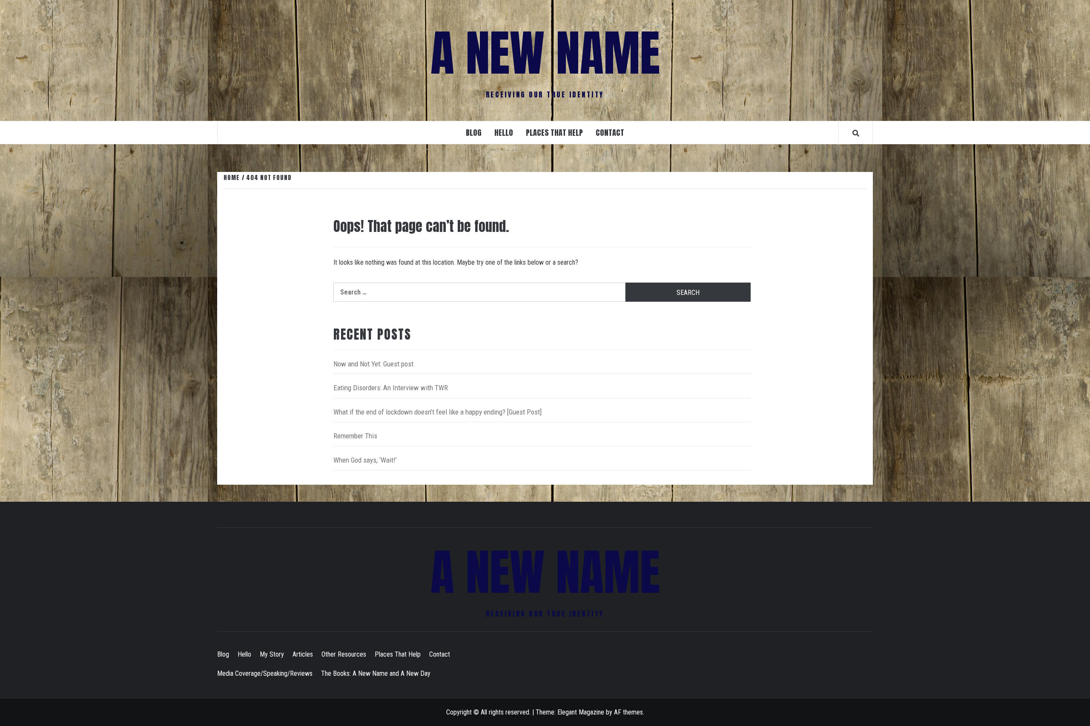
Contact (610, 132)
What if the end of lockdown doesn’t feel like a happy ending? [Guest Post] (437, 412)
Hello (503, 132)
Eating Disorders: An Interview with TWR (390, 387)
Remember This (355, 436)
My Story (272, 654)
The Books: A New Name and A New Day (375, 673)
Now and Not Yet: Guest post (373, 364)
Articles (303, 654)
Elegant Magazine (580, 712)
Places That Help (554, 132)
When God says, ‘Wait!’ (365, 460)
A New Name (545, 53)
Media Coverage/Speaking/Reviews (265, 673)
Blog (474, 132)
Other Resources (343, 654)
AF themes (628, 712)
